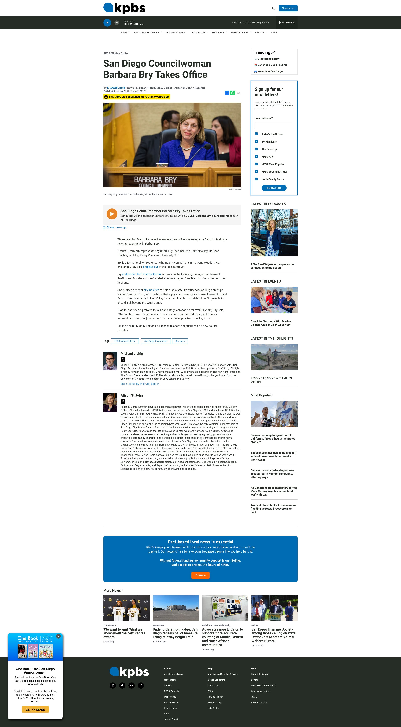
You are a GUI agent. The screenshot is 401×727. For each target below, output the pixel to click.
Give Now (288, 8)
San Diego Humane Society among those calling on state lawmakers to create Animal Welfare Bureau (273, 635)
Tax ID (254, 697)
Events (259, 32)
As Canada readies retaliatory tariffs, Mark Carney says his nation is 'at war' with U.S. (274, 491)
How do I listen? (215, 697)
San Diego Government (155, 341)
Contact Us (213, 685)
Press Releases (171, 702)
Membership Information (263, 685)
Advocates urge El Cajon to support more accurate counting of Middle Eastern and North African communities (222, 637)
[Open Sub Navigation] (129, 32)
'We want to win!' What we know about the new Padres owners (124, 633)
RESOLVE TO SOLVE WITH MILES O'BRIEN (271, 379)
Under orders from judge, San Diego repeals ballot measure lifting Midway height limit (175, 633)
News (124, 32)
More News (112, 590)
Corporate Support (260, 674)
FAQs (210, 691)
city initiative (151, 290)
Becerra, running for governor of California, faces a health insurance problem (273, 439)
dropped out (150, 266)
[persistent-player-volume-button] (116, 22)
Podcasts (218, 32)
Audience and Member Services (223, 674)
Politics (254, 625)
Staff (166, 713)
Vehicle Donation (259, 702)
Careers (168, 685)
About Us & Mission (173, 674)
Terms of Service (172, 719)
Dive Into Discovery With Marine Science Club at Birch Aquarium (271, 323)
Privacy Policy (171, 708)
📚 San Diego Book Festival (270, 64)
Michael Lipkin (116, 87)
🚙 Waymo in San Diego (268, 71)
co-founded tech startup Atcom (141, 274)
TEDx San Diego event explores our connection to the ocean (273, 266)
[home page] (124, 8)
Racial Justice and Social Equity (216, 625)
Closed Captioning (216, 680)
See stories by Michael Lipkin (140, 384)
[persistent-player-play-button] (107, 23)
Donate (200, 575)
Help (274, 32)
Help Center (213, 708)
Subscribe (274, 188)
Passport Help (214, 702)
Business (180, 341)
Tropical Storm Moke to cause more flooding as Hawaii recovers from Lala (273, 509)
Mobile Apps (170, 697)
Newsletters (170, 680)
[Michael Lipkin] (110, 361)
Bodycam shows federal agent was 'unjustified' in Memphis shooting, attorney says (272, 474)
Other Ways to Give (260, 691)
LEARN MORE (35, 709)
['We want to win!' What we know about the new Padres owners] (126, 608)
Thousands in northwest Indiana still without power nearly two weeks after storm (273, 456)
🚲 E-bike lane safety (267, 58)
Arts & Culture (175, 32)
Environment (158, 625)
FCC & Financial (171, 691)
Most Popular (261, 395)
